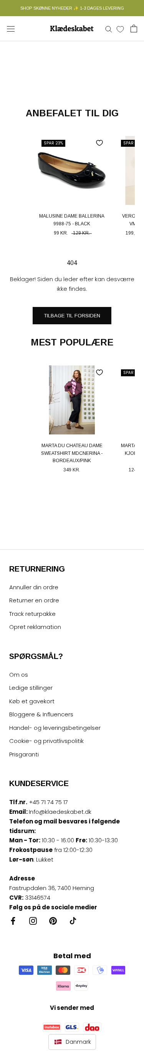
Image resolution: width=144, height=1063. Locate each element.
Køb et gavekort (32, 701)
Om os (18, 675)
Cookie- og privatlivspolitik (46, 741)
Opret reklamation (35, 627)
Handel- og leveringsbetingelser (55, 728)
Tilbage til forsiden (72, 316)
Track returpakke (32, 614)
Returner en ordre (34, 600)
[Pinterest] (53, 921)
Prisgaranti (24, 754)
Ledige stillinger (31, 688)
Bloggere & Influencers (41, 714)
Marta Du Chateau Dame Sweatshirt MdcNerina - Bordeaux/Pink (72, 453)
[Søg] (108, 28)
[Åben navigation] (11, 28)
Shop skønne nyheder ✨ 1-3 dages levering (72, 8)
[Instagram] (33, 921)
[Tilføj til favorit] (99, 143)
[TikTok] (73, 921)
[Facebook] (13, 921)
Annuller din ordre (33, 587)
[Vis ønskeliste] (120, 28)
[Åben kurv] (134, 28)
